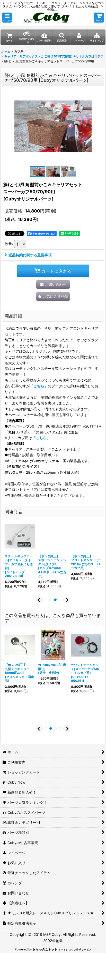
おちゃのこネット (45, 949)
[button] (7, 18)
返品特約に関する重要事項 (30, 255)
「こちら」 (39, 386)
